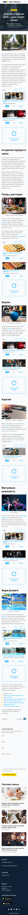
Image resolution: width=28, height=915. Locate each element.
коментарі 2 (14, 851)
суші (12, 439)
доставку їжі (21, 236)
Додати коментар (6, 754)
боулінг (9, 328)
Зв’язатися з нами (6, 886)
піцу (17, 439)
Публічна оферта (6, 890)
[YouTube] (16, 909)
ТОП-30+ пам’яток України (12, 706)
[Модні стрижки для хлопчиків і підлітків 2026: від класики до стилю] (14, 839)
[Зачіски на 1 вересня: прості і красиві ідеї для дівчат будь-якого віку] (14, 817)
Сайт (3, 748)
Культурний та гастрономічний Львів (15, 699)
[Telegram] (14, 909)
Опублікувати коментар (9, 774)
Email (3, 742)
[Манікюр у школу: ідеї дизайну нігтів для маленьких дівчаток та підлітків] (14, 794)
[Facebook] (8, 909)
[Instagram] (11, 909)
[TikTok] (19, 909)
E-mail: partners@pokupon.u (9, 865)
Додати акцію (5, 875)
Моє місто (14, 9)
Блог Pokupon (15, 2)
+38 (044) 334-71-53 (7, 862)
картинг (8, 425)
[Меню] (25, 2)
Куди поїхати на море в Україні (13, 700)
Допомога (4, 888)
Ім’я (3, 735)
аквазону (4, 616)
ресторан (4, 222)
